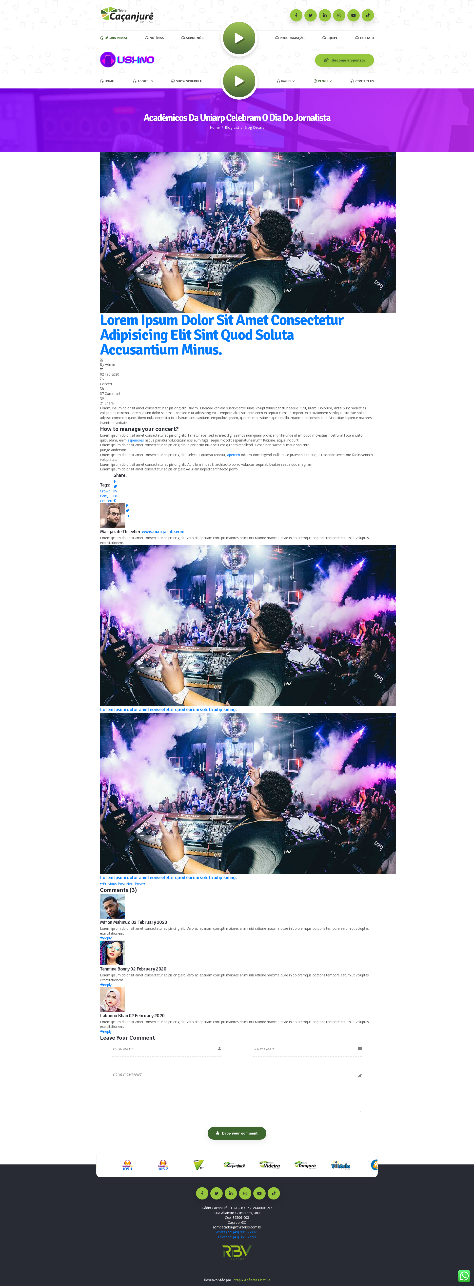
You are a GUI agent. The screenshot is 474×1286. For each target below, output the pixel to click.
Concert (106, 500)
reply (108, 938)
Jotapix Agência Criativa (251, 1280)
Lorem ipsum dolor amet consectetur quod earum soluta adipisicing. (168, 709)
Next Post (134, 883)
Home (215, 127)
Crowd (105, 491)
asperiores (136, 440)
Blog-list (232, 127)
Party (104, 496)
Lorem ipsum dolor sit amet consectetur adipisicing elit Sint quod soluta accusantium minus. (222, 335)
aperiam (233, 454)
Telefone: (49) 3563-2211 (237, 1237)
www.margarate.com (163, 531)
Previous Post (114, 883)
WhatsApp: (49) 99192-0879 (237, 1232)
